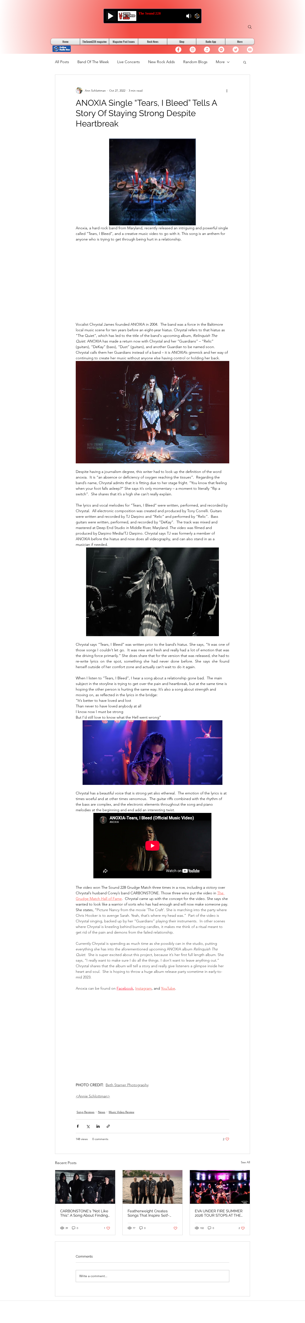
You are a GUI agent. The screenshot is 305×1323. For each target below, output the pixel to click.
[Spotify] (221, 50)
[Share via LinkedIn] (98, 1126)
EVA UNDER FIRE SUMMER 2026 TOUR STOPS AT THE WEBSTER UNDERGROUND (219, 1213)
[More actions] (226, 90)
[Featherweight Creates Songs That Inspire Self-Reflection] (153, 1187)
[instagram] (193, 50)
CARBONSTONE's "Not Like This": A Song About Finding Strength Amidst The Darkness (84, 1213)
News (101, 1112)
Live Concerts (128, 62)
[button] (245, 62)
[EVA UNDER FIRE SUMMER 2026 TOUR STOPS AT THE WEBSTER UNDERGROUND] (220, 1187)
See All (245, 1162)
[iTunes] (207, 50)
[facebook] (178, 50)
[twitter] (236, 50)
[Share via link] (108, 1126)
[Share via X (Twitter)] (88, 1126)
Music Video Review (121, 1112)
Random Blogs (195, 62)
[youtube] (250, 50)
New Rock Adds (161, 62)
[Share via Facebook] (78, 1126)
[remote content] (152, 279)
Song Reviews (85, 1112)
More (220, 62)
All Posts (62, 62)
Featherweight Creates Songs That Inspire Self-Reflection (149, 1213)
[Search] (249, 27)
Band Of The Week (93, 62)
